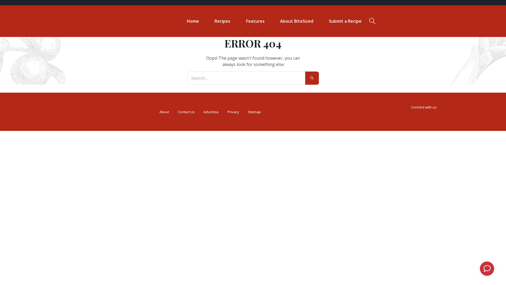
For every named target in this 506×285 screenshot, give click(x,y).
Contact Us (186, 112)
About (164, 112)
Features (255, 21)
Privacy (233, 112)
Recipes (222, 21)
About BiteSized (296, 21)
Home (193, 21)
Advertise (211, 112)
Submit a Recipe (345, 21)
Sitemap (254, 112)
